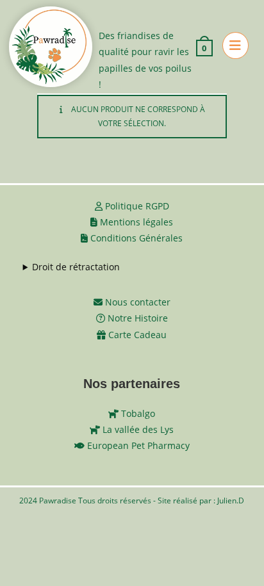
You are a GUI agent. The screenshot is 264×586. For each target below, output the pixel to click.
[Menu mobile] (231, 47)
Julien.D (230, 500)
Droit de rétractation (76, 267)
